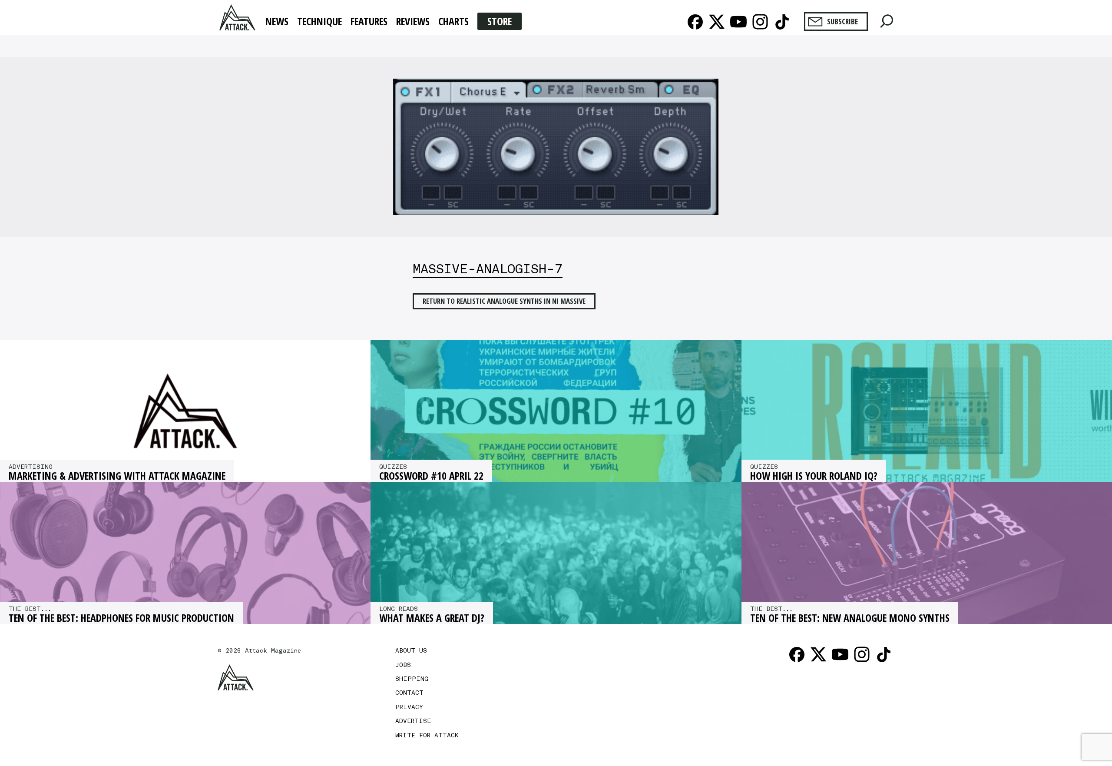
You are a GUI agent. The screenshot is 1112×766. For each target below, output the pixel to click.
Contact (409, 692)
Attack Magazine (238, 17)
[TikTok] (782, 21)
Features (369, 21)
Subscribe (842, 22)
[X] (716, 21)
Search (886, 19)
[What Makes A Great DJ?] (556, 553)
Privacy (409, 707)
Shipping (411, 679)
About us (411, 650)
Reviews (413, 21)
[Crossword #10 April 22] (556, 411)
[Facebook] (695, 21)
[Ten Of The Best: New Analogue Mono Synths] (926, 553)
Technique (319, 21)
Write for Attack (426, 735)
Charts (453, 21)
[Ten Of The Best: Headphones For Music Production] (185, 553)
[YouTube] (738, 21)
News (276, 21)
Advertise (413, 721)
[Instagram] (760, 21)
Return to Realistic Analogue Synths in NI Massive (504, 301)
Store (499, 21)
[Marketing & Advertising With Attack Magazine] (185, 411)
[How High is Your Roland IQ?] (926, 411)
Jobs (403, 665)
